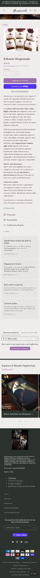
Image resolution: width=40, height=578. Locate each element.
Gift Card (7, 499)
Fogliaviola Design (13, 562)
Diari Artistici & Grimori (17, 414)
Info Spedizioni (9, 254)
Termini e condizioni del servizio (21, 568)
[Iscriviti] (33, 527)
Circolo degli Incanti (11, 512)
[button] (4, 10)
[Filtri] (4, 339)
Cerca (6, 494)
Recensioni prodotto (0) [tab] (10, 332)
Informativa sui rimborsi (30, 562)
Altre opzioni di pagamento (20, 91)
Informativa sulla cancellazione (21, 575)
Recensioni (8, 503)
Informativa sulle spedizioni (17, 571)
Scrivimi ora (8, 314)
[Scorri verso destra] (24, 55)
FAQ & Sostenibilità (11, 508)
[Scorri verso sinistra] (15, 55)
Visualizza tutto (7, 369)
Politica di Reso (10, 293)
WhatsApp (12, 478)
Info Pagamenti (9, 275)
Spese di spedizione (9, 66)
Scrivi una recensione (20, 348)
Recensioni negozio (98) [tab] (29, 332)
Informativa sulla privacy (21, 565)
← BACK (5, 24)
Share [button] (8, 231)
